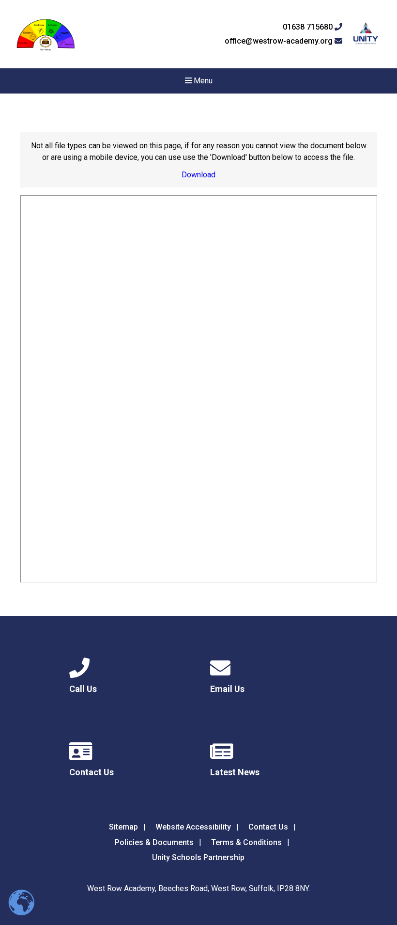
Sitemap (123, 826)
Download (198, 174)
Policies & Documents (154, 842)
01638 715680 (309, 27)
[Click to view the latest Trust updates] (366, 34)
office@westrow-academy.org (280, 41)
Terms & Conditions (246, 842)
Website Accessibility (193, 826)
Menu (202, 80)
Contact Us (268, 826)
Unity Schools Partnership (198, 857)
